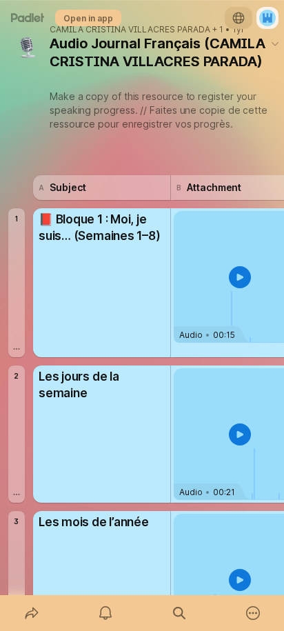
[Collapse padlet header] (275, 43)
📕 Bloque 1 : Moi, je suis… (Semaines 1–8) (100, 227)
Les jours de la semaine (79, 385)
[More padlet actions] (252, 613)
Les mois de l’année (94, 522)
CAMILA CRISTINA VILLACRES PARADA (130, 29)
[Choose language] (238, 18)
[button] (240, 277)
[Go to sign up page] (267, 18)
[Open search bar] (178, 613)
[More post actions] (16, 348)
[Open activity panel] (105, 613)
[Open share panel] (31, 613)
